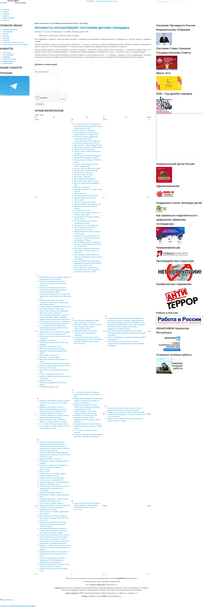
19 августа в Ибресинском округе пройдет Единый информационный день (54, 416)
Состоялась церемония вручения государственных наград (51, 508)
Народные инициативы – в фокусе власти (54, 499)
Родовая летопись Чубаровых (84, 149)
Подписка (6, 14)
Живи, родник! (44, 469)
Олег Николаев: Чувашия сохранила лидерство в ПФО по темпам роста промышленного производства (52, 560)
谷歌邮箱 (18, 606)
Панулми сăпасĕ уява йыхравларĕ (52, 478)
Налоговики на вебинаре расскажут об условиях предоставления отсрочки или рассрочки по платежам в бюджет (53, 530)
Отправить (39, 104)
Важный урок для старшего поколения (87, 155)
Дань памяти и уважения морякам (86, 170)
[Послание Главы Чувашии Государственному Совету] (166, 62)
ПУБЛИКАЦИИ (8, 63)
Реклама (6, 12)
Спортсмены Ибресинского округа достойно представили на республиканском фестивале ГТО (55, 296)
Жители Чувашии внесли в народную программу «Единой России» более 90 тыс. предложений (87, 244)
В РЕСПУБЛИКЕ (8, 55)
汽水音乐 (3, 606)
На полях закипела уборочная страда (87, 168)
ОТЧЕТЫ (6, 36)
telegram (23, 606)
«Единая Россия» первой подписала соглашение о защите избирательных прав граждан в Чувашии (87, 238)
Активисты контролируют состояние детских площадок (82, 27)
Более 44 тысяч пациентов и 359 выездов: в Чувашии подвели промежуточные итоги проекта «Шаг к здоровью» (87, 418)
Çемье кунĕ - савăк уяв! (82, 177)
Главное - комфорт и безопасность (52, 374)
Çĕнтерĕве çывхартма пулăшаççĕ (85, 196)
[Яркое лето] (169, 83)
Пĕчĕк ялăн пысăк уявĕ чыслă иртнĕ (52, 349)
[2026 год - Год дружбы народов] (164, 105)
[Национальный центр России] (164, 175)
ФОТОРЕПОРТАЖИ (9, 59)
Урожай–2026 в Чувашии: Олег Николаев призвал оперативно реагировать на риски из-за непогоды (88, 400)
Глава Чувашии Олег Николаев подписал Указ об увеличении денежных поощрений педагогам (125, 409)
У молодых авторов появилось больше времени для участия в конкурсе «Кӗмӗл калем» (88, 426)
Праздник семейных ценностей (50, 459)
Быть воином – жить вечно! (49, 355)
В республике (47, 32)
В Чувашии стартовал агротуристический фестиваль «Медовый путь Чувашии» (88, 435)
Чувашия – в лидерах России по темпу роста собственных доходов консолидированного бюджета (55, 547)
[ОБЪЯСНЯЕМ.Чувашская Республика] (169, 343)
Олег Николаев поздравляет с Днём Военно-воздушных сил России (86, 321)
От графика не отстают (82, 210)
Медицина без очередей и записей (86, 158)
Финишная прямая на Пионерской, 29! (87, 204)
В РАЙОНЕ (6, 57)
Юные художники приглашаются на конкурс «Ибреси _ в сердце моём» (86, 133)
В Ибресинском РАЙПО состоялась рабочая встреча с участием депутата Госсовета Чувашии (55, 403)
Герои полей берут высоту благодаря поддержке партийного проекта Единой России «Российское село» (87, 263)
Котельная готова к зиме (48, 368)
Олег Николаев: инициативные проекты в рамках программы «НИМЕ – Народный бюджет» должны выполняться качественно (55, 317)
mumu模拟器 (10, 606)
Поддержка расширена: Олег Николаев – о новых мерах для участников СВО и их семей (54, 553)
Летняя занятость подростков (84, 130)
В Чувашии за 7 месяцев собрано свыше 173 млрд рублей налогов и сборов (55, 278)
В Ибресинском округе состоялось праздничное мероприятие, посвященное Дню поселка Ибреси (54, 302)
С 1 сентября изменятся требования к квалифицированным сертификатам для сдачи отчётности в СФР (88, 126)
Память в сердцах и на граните (85, 202)
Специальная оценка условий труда (15, 44)
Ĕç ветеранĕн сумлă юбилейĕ (84, 179)
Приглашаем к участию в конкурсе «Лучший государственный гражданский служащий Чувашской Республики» (126, 343)
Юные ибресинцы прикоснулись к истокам (54, 363)
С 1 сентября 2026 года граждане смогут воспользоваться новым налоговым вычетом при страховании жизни (55, 426)
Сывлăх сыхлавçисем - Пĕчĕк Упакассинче (54, 482)
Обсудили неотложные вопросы (51, 492)
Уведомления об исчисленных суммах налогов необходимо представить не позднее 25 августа (53, 524)
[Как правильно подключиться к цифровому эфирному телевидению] (170, 235)
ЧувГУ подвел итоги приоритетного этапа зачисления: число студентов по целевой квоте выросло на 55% (87, 269)
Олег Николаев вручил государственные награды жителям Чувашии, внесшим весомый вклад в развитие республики (127, 333)
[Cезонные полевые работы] (169, 365)
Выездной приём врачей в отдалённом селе (55, 365)
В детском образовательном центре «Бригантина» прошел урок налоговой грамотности (53, 283)
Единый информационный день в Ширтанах (55, 505)
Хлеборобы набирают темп (49, 387)
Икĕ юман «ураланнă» (82, 187)
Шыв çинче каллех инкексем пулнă (86, 181)
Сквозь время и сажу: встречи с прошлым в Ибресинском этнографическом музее (55, 542)
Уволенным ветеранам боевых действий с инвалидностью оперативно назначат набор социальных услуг (55, 454)
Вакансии (6, 20)
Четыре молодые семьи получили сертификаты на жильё (86, 222)
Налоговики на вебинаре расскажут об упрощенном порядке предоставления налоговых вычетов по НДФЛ (53, 289)
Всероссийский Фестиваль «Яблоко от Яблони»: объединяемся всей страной (53, 420)
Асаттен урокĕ (44, 471)
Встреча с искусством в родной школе (53, 334)
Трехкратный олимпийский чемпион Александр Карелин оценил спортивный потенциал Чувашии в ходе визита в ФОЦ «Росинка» (88, 340)
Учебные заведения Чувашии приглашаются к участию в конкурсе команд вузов (55, 307)
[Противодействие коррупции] (179, 272)
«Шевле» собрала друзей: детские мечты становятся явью (86, 165)
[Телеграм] (14, 85)
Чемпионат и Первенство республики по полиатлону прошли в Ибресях (54, 466)
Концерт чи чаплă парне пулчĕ (50, 347)
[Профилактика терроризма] (179, 298)
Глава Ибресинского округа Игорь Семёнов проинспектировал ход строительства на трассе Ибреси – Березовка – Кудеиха (55, 537)
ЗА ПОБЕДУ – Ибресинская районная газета (101, 1)
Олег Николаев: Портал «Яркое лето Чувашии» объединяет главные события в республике (88, 257)
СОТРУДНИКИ (8, 32)
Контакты (6, 16)
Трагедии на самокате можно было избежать (55, 332)
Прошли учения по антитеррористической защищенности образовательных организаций (54, 488)
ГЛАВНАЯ (6, 9)
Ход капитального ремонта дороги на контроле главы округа (87, 213)
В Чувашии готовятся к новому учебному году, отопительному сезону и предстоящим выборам (88, 326)
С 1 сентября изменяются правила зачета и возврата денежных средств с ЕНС (87, 394)
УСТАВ (5, 34)
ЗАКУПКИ (6, 38)
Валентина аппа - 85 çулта (83, 174)
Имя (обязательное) (42, 72)
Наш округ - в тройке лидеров (50, 357)
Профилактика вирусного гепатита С (86, 143)
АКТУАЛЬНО (7, 53)
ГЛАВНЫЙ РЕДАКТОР (10, 29)
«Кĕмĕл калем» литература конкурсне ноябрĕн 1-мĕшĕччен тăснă (53, 474)
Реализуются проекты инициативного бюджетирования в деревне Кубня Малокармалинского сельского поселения (87, 506)
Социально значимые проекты (13, 42)
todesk (28, 606)
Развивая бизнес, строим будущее (86, 225)
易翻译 (33, 606)
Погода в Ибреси (13, 1)
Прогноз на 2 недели (20, 2)
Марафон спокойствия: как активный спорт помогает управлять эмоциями (54, 565)
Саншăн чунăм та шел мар (83, 172)
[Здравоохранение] (165, 194)
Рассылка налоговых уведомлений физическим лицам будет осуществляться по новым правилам (87, 138)
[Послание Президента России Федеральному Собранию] (164, 39)
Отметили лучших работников (50, 501)
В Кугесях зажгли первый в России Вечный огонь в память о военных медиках (125, 419)
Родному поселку (45, 380)
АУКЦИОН (6, 40)
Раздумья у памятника (47, 340)
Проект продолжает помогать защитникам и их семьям (84, 228)
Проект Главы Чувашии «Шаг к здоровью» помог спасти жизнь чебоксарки (54, 312)
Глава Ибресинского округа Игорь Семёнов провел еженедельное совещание (85, 333)
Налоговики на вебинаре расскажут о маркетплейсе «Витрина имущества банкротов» (87, 250)
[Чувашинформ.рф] (172, 254)
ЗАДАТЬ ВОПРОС (9, 18)
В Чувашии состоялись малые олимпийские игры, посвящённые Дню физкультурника (55, 322)
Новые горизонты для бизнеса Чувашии (53, 516)
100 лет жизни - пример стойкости (51, 503)
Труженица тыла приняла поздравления (88, 147)
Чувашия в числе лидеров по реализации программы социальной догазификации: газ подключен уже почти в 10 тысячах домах (127, 414)
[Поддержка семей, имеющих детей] (161, 209)
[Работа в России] (179, 320)
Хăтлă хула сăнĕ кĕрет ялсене (50, 484)
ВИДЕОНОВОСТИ (9, 61)
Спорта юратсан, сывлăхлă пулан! (51, 480)
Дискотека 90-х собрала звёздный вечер (88, 145)
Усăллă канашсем (80, 193)
